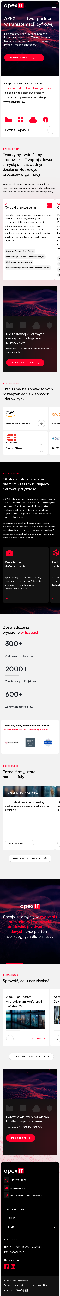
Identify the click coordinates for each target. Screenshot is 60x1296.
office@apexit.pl (17, 1188)
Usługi (11, 1218)
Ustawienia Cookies (38, 1285)
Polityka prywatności (13, 1285)
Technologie (16, 1209)
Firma (11, 1226)
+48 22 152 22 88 (18, 1180)
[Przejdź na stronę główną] (14, 6)
